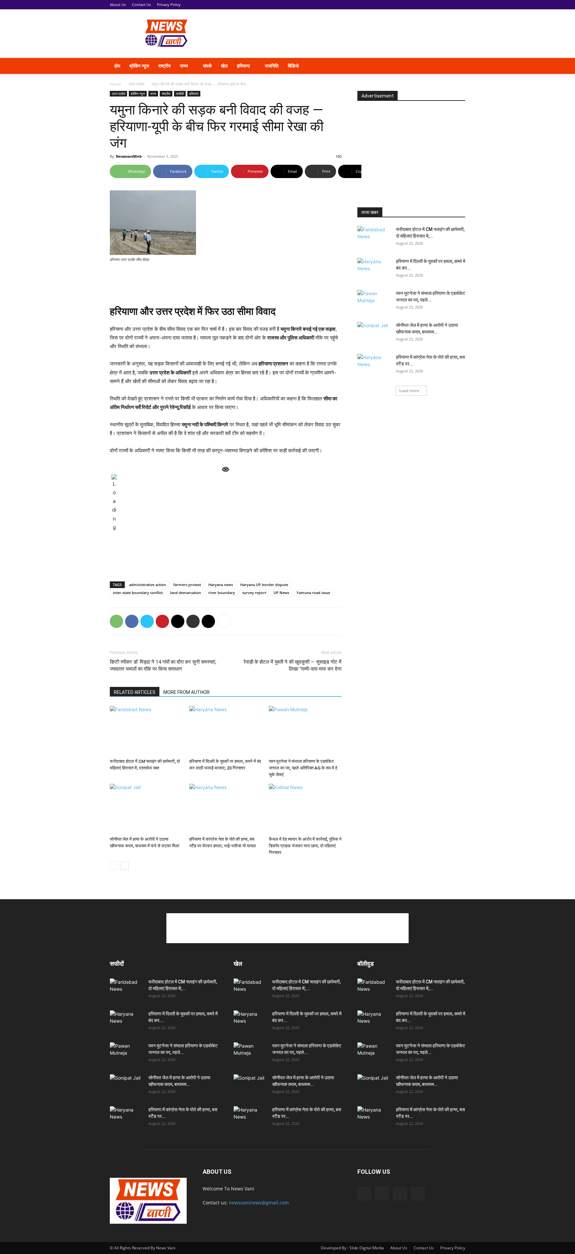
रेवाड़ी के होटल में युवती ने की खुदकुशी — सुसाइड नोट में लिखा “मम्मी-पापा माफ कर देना (292, 665)
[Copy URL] (208, 621)
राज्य (184, 66)
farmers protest (187, 584)
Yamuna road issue (313, 592)
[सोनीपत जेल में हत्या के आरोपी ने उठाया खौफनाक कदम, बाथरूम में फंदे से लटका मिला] (146, 809)
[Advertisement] (344, 34)
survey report (254, 592)
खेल (224, 66)
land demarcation (185, 592)
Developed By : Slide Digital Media (352, 1248)
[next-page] (124, 866)
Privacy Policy (169, 4)
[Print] (193, 621)
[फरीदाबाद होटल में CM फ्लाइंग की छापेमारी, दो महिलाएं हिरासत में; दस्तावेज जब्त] (146, 731)
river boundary (221, 592)
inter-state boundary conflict (138, 592)
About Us (118, 4)
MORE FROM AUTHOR (186, 692)
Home (115, 84)
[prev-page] (114, 866)
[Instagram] (420, 66)
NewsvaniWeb (129, 156)
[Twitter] (431, 66)
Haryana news (220, 584)
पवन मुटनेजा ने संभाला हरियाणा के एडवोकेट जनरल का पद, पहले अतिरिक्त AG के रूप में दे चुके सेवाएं (303, 768)
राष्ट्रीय (164, 66)
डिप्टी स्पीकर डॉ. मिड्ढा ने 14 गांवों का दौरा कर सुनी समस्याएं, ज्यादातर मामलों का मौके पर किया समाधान (163, 665)
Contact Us (141, 4)
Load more (409, 390)
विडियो (293, 66)
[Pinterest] (162, 621)
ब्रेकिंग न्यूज (139, 66)
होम (117, 66)
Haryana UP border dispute (264, 584)
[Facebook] (409, 66)
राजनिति (272, 66)
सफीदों (180, 93)
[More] (387, 171)
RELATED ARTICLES (134, 692)
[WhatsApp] (116, 621)
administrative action (147, 584)
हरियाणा (243, 66)
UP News (281, 592)
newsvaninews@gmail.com (259, 1202)
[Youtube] (443, 66)
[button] (457, 66)
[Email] (177, 621)
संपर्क (207, 66)
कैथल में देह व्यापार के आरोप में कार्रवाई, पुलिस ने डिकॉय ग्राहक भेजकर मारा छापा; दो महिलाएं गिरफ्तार (305, 846)
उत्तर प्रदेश (136, 84)
